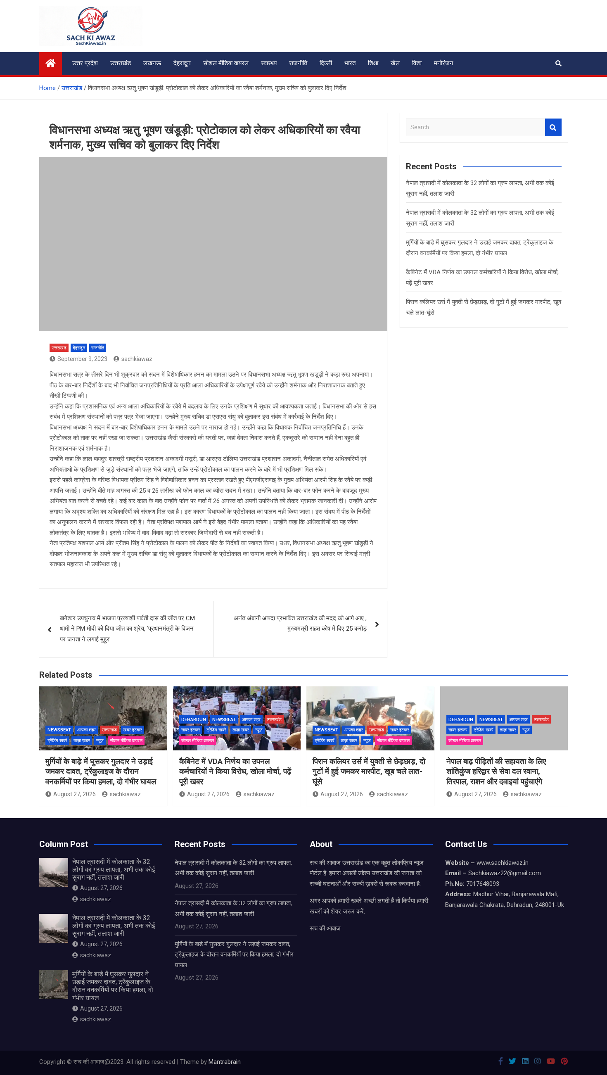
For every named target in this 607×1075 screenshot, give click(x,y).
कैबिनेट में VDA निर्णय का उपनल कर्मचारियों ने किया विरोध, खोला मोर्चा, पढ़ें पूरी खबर (235, 771)
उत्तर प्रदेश (85, 63)
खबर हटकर (132, 730)
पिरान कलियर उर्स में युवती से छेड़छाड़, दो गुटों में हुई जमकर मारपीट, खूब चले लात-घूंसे (369, 771)
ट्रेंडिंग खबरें (57, 740)
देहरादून (182, 63)
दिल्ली (326, 63)
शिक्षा (373, 63)
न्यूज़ (100, 740)
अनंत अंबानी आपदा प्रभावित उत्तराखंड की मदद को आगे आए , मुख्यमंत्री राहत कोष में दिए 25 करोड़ (300, 624)
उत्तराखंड (120, 63)
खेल (395, 63)
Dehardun (193, 719)
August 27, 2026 (74, 794)
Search (553, 127)
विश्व (417, 63)
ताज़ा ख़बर (82, 740)
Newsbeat (59, 730)
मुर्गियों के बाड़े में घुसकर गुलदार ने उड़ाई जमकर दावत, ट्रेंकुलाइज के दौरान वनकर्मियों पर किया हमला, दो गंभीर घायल (100, 771)
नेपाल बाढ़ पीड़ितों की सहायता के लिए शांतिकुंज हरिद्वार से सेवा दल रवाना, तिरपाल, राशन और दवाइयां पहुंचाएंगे (496, 771)
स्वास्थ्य (269, 63)
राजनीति (298, 63)
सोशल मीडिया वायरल (226, 63)
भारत (350, 63)
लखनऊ (152, 63)
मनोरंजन (443, 63)
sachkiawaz (136, 359)
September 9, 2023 (82, 359)
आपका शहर (86, 730)
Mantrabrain (225, 1062)
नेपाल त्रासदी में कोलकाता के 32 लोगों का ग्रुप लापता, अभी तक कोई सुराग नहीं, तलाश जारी (113, 869)
